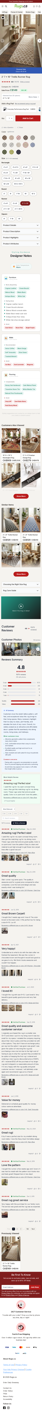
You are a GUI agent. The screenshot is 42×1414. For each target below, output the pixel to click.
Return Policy (8, 1396)
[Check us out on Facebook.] (4, 1407)
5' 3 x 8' (35, 167)
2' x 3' (6, 167)
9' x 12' (17, 178)
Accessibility (7, 1399)
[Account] (34, 6)
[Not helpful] (39, 979)
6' (10, 193)
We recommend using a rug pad (25, 103)
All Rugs (4, 12)
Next (33, 1229)
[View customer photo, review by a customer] (8, 649)
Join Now (35, 1287)
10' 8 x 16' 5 (18, 184)
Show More (21, 496)
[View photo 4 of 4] (26, 858)
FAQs (5, 1394)
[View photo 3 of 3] (19, 973)
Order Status (8, 1391)
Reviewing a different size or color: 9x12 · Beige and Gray (20, 1003)
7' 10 (18, 193)
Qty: (3, 118)
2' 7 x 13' (7, 209)
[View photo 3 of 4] (19, 858)
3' (4, 193)
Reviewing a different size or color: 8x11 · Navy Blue (20, 797)
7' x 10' (15, 173)
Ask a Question (8, 127)
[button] (20, 17)
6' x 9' (6, 173)
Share (21, 127)
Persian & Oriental (16, 12)
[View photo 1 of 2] (5, 895)
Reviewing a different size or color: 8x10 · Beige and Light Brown (20, 1076)
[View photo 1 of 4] (5, 858)
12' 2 (33, 193)
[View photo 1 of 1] (5, 930)
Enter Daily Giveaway (11, 1382)
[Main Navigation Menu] (3, 6)
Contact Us (7, 1388)
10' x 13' (27, 178)
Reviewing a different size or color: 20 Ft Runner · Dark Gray (21, 890)
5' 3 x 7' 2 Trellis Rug (30, 570)
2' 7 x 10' (25, 203)
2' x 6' (6, 203)
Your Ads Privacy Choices (13, 1369)
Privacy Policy (6, 1293)
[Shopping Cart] (39, 6)
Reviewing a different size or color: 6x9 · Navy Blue (18, 1142)
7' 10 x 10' (26, 173)
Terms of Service (23, 1295)
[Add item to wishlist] (18, 430)
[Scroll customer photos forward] (38, 649)
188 (27, 1229)
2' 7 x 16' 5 (18, 209)
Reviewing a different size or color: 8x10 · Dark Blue (18, 1209)
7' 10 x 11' (7, 178)
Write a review (25, 82)
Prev (8, 1229)
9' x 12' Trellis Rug (9, 570)
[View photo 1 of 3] (5, 973)
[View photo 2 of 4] (12, 858)
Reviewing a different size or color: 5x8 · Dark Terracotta (20, 1109)
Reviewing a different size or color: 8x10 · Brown (17, 925)
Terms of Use (8, 1365)
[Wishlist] (37, 6)
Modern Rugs (30, 12)
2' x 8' (15, 203)
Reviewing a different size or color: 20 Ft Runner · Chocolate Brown (21, 967)
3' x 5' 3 (15, 167)
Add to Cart (28, 118)
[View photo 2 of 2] (12, 895)
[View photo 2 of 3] (12, 973)
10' (26, 193)
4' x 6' (25, 167)
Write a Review (20, 823)
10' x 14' (6, 184)
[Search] (6, 6)
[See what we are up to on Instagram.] (8, 1407)
